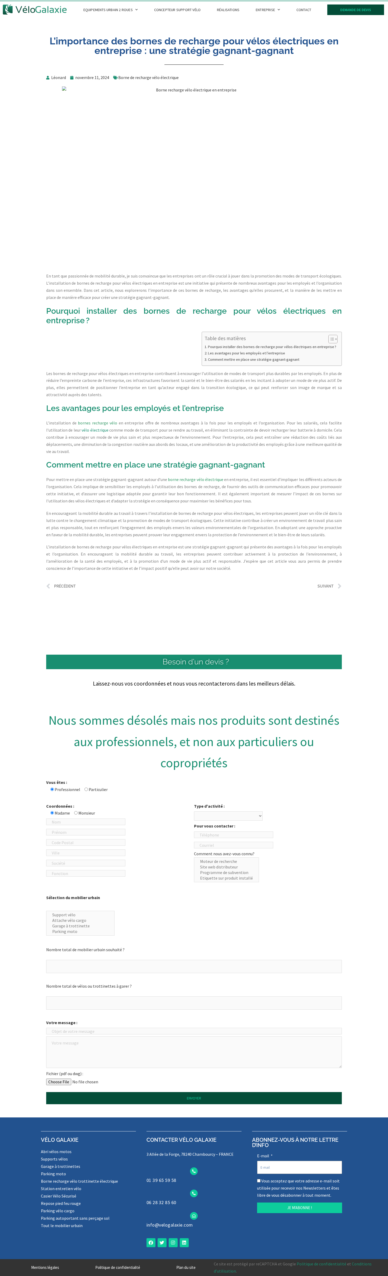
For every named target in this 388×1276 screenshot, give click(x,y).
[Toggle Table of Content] (330, 339)
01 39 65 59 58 (161, 1180)
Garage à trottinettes (60, 1166)
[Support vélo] (80, 915)
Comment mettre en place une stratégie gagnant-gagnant (253, 359)
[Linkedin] (184, 1242)
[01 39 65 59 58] (194, 1171)
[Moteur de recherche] (226, 861)
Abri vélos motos (56, 1151)
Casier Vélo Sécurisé (58, 1196)
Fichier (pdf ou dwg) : (64, 1073)
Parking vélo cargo (57, 1210)
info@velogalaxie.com (169, 1225)
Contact (303, 9)
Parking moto (53, 1173)
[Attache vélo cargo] (80, 920)
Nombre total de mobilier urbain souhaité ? (85, 949)
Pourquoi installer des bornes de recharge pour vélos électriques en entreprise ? (272, 346)
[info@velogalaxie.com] (194, 1216)
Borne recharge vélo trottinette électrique (79, 1181)
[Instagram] (173, 1242)
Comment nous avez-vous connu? (224, 853)
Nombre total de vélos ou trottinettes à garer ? (89, 986)
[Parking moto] (80, 931)
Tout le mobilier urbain (62, 1225)
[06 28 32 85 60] (194, 1193)
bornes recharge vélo (97, 423)
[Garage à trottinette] (80, 926)
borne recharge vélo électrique (195, 479)
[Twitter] (162, 1242)
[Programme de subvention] (226, 872)
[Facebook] (150, 1242)
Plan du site (186, 1267)
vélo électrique (95, 430)
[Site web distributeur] (226, 867)
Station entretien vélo (61, 1188)
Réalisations (228, 9)
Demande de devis (355, 9)
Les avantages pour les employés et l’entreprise (246, 353)
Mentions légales (45, 1267)
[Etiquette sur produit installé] (226, 878)
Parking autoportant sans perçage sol (75, 1218)
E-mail (263, 1155)
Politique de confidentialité (117, 1267)
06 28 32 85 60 (161, 1202)
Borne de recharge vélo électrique (148, 77)
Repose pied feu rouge (61, 1203)
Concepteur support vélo (177, 9)
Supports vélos (54, 1159)
